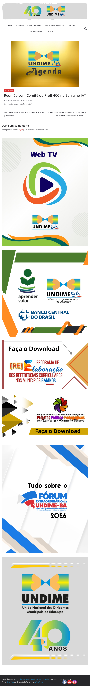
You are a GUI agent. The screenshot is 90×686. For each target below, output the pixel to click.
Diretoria (20, 26)
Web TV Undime (36, 31)
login (21, 130)
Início (10, 26)
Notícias (71, 26)
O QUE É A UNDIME (34, 26)
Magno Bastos (27, 100)
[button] (76, 26)
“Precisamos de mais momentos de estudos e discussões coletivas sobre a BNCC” (67, 114)
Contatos (50, 31)
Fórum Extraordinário (54, 26)
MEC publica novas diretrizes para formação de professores (24, 114)
